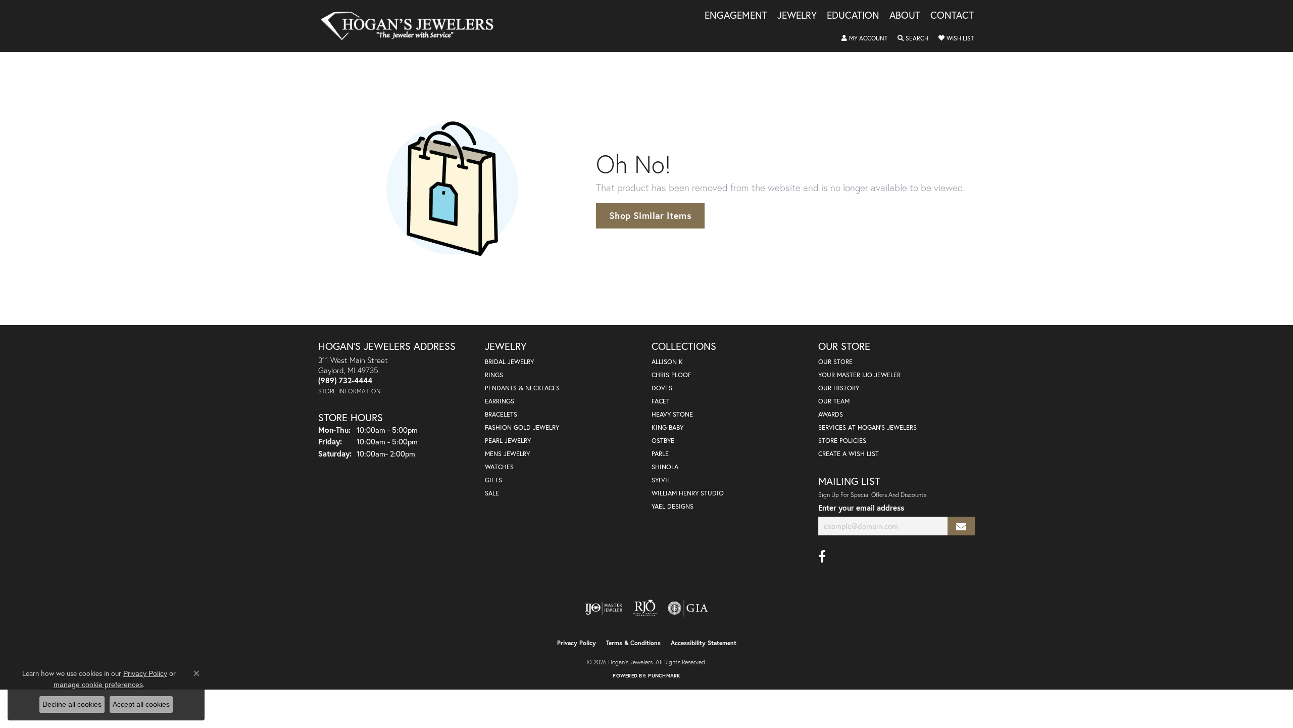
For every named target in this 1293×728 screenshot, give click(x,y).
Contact (952, 15)
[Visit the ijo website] (604, 608)
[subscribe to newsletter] (961, 526)
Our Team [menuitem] (834, 401)
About (904, 15)
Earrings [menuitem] (499, 401)
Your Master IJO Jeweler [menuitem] (859, 375)
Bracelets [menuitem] (501, 414)
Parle (660, 453)
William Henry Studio (688, 493)
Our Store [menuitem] (835, 361)
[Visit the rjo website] (645, 608)
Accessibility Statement (703, 643)
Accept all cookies (141, 704)
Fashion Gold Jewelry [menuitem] (522, 427)
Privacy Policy (576, 643)
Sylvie (661, 480)
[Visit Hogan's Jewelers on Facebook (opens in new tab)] (822, 557)
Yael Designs (672, 506)
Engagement (736, 15)
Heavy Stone (672, 414)
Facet (661, 401)
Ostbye (663, 440)
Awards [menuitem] (830, 414)
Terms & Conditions (633, 643)
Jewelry (797, 15)
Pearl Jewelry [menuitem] (508, 440)
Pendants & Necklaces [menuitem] (522, 388)
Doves (662, 388)
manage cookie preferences (98, 684)
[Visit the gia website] (688, 608)
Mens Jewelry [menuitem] (507, 453)
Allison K (667, 361)
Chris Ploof (671, 375)
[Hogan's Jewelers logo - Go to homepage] (411, 26)
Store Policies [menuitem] (842, 440)
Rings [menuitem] (494, 375)
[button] (864, 38)
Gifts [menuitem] (493, 480)
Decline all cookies (72, 704)
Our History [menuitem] (838, 388)
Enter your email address (861, 508)
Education (853, 15)
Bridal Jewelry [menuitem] (509, 361)
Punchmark (664, 675)
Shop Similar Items (650, 215)
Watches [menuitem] (499, 467)
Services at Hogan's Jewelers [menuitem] (867, 427)
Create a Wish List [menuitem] (848, 453)
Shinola (665, 467)
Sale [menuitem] (492, 493)
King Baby (667, 427)
